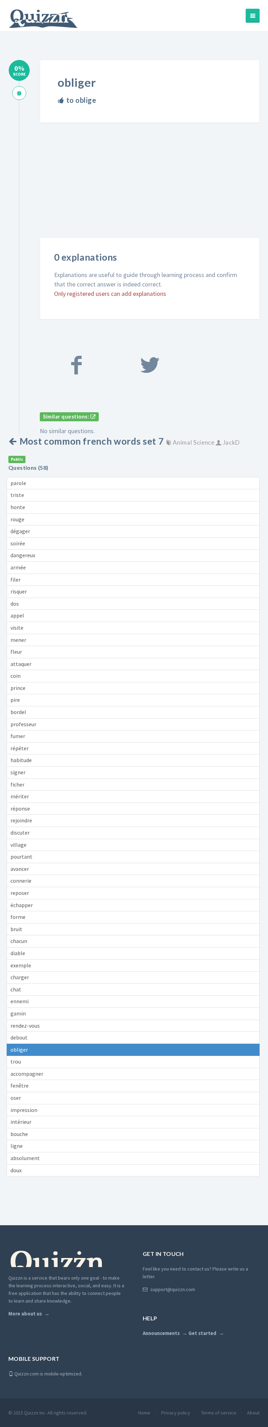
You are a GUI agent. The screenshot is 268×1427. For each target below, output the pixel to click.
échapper (21, 905)
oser (15, 1097)
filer (15, 579)
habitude (21, 760)
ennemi (19, 1001)
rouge (17, 519)
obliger (19, 1049)
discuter (20, 832)
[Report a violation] (19, 93)
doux (16, 1170)
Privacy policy (175, 1413)
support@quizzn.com (172, 1289)
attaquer (20, 663)
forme (17, 916)
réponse (20, 808)
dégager (20, 531)
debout (19, 1037)
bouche (19, 1133)
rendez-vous (25, 1025)
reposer (19, 892)
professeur (23, 724)
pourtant (21, 856)
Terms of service (218, 1413)
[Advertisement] (154, 186)
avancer (19, 868)
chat (15, 989)
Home (144, 1413)
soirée (17, 543)
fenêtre (19, 1085)
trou (15, 1061)
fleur (16, 651)
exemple (20, 965)
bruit (16, 929)
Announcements (161, 1333)
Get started (202, 1333)
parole (18, 482)
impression (23, 1109)
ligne (16, 1145)
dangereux (22, 555)
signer (17, 772)
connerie (20, 880)
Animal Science (193, 442)
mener (18, 639)
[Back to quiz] (14, 441)
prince (17, 687)
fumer (17, 735)
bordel (18, 711)
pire (15, 699)
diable (17, 953)
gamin (18, 1013)
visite (16, 627)
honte (17, 507)
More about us (25, 1314)
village (18, 844)
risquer (18, 591)
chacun (18, 940)
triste (17, 494)
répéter (19, 748)
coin (15, 675)
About (253, 1413)
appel (17, 615)
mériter (19, 796)
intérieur (20, 1121)
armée (18, 567)
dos (14, 603)
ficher (17, 784)
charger (19, 977)
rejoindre (21, 820)
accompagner (26, 1073)
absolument (25, 1157)
